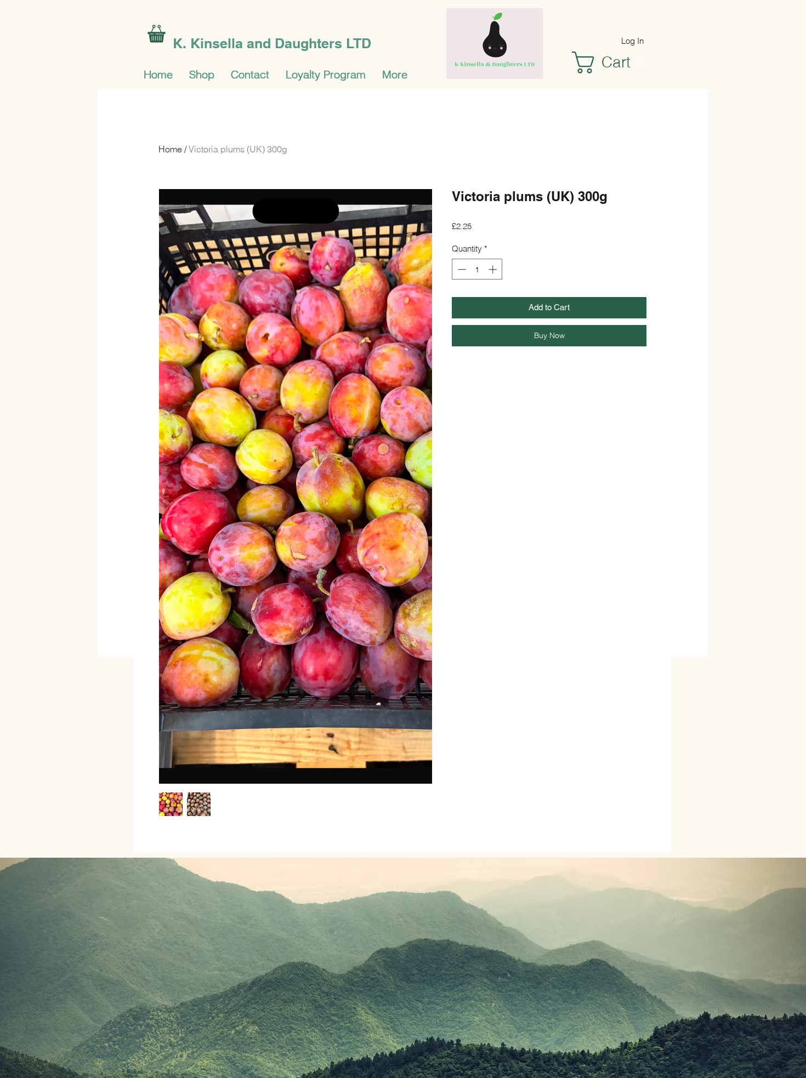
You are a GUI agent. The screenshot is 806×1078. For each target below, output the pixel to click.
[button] (614, 62)
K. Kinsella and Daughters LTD (272, 43)
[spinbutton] (477, 269)
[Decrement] (460, 269)
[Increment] (493, 269)
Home (170, 149)
